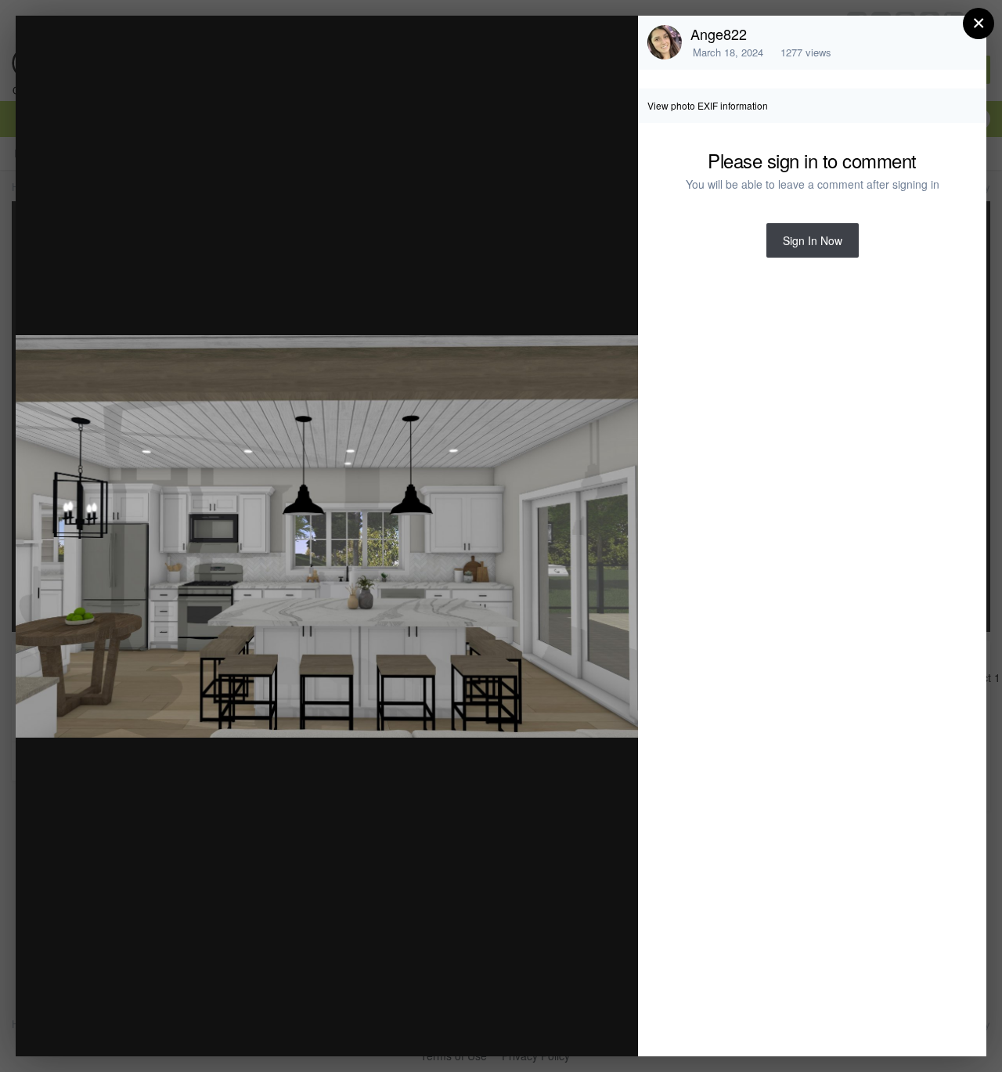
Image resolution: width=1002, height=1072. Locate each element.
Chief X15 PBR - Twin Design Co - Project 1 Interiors (239, 57)
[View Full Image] (611, 44)
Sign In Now (812, 240)
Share (586, 1027)
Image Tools (480, 1027)
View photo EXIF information (707, 105)
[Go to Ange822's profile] (664, 42)
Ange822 (718, 33)
